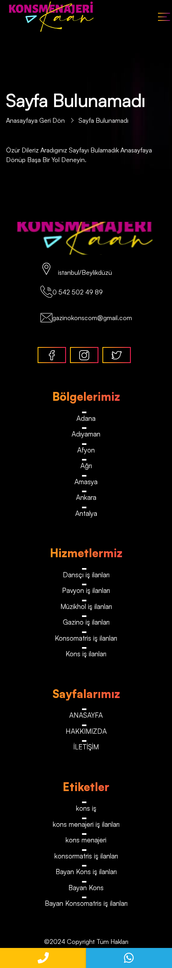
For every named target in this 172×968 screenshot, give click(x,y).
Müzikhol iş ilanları (86, 606)
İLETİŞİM (86, 747)
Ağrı (86, 465)
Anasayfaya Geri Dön (36, 120)
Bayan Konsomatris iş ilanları (86, 903)
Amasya (86, 481)
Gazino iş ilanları (86, 622)
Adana (86, 418)
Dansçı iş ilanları (86, 574)
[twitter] (116, 355)
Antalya (86, 513)
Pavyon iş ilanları (86, 590)
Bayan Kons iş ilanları (86, 871)
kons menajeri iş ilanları (86, 824)
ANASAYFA (86, 715)
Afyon (86, 450)
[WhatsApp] (129, 958)
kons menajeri (86, 840)
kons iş (86, 808)
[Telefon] (43, 958)
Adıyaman (86, 434)
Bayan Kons (86, 887)
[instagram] (84, 355)
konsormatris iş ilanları (86, 856)
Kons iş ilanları (86, 653)
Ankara (86, 497)
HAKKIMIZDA (86, 731)
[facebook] (52, 355)
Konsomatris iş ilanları (86, 638)
